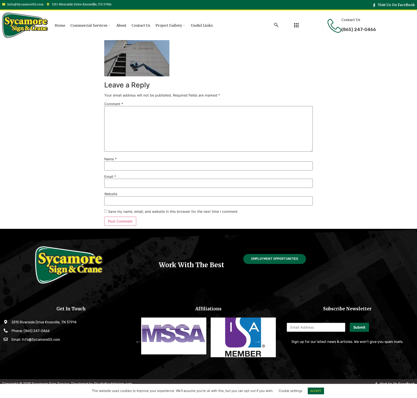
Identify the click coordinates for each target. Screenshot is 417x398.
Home (60, 25)
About (121, 25)
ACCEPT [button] (315, 391)
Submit (359, 327)
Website (110, 194)
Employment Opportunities (274, 259)
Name (110, 159)
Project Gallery (169, 25)
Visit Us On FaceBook (396, 5)
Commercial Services (89, 25)
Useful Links (202, 25)
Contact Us (141, 25)
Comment (113, 104)
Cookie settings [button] (290, 391)
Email (110, 176)
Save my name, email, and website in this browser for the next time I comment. (173, 211)
